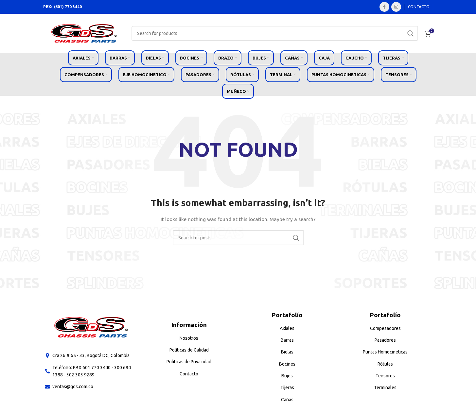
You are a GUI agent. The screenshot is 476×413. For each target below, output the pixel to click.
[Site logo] (84, 33)
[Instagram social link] (396, 7)
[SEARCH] (410, 33)
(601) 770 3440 (68, 7)
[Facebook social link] (384, 7)
